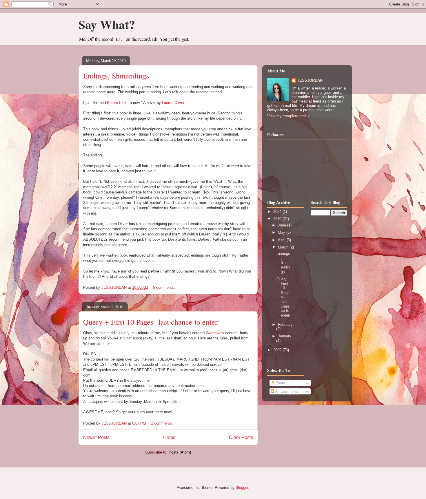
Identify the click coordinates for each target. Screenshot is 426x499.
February (285, 324)
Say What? (107, 24)
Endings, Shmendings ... (120, 76)
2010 (278, 219)
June (282, 225)
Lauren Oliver (173, 102)
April (282, 240)
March (284, 247)
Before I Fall (117, 102)
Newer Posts (96, 437)
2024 (278, 211)
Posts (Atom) (180, 452)
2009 (278, 350)
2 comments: (162, 423)
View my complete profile (288, 116)
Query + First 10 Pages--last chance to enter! (151, 322)
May (282, 232)
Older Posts (241, 437)
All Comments (286, 391)
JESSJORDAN (310, 80)
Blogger (242, 487)
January (284, 336)
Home (169, 437)
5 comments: (164, 287)
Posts (279, 383)
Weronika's (215, 333)
